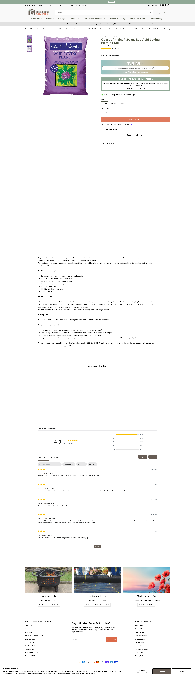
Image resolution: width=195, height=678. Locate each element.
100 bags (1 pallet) (117, 103)
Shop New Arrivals (48, 604)
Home (27, 29)
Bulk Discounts (30, 632)
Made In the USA (125, 24)
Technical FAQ (30, 656)
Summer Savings (47, 24)
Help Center (139, 625)
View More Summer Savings (135, 72)
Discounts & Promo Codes (34, 635)
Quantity (105, 108)
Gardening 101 (111, 24)
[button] (128, 434)
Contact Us (139, 629)
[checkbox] (92, 464)
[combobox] (104, 12)
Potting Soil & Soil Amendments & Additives (125, 29)
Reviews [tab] (43, 458)
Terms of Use (139, 652)
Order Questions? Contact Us (76, 5)
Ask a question (143, 457)
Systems (48, 18)
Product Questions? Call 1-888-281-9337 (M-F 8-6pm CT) (44, 5)
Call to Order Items (31, 646)
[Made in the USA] (146, 580)
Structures (35, 18)
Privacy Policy (90, 674)
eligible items (163, 83)
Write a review (153, 457)
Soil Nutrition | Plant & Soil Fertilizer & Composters (91, 29)
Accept (162, 671)
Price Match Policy (141, 635)
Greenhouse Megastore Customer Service (66, 343)
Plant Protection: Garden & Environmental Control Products (51, 29)
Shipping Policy (140, 639)
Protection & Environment (95, 18)
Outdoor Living (156, 18)
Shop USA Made (146, 604)
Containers (74, 18)
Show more (97, 546)
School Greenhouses (83, 24)
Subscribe (111, 640)
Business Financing (31, 652)
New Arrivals (149, 24)
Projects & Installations (65, 24)
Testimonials (29, 649)
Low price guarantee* (113, 129)
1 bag (105, 103)
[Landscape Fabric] (97, 580)
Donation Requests (141, 649)
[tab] (55, 458)
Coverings (61, 18)
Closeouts (138, 24)
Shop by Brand (30, 642)
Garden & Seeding (118, 18)
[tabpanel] (97, 506)
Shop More (145, 78)
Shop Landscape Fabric (97, 604)
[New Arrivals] (48, 580)
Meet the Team (140, 632)
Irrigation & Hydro (137, 18)
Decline (181, 671)
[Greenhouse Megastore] (38, 12)
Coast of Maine (109, 36)
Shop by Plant (98, 24)
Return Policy (139, 642)
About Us (28, 625)
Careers (27, 629)
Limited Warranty (141, 646)
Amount (104, 99)
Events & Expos (30, 639)
